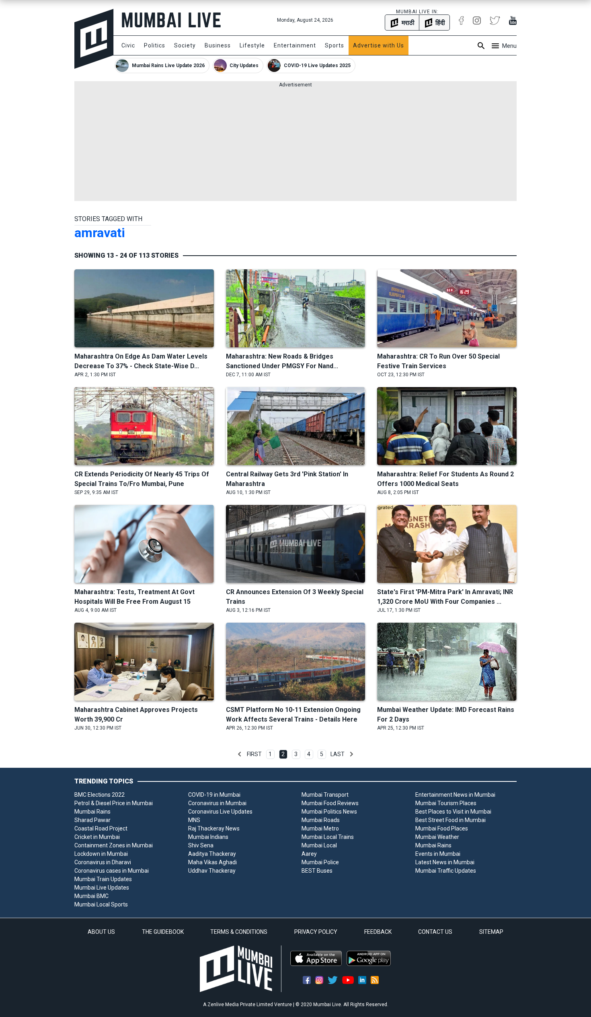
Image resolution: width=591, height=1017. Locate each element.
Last (337, 754)
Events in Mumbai (437, 854)
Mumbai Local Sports (101, 904)
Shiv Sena (200, 845)
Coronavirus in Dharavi (102, 862)
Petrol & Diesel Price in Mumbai (113, 803)
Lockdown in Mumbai (101, 854)
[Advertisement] (295, 144)
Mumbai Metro (320, 828)
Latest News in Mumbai (444, 862)
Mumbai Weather (437, 837)
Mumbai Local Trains (328, 837)
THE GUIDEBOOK (163, 932)
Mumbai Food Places (441, 828)
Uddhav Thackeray (212, 870)
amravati (99, 232)
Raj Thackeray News (214, 828)
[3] (351, 754)
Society (185, 45)
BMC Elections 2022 (99, 794)
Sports (334, 45)
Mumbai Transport (325, 794)
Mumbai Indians (208, 837)
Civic (128, 45)
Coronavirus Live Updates (220, 811)
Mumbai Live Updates (101, 887)
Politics (154, 45)
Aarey (309, 854)
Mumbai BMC (91, 896)
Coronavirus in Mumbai (217, 803)
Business (218, 45)
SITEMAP (491, 932)
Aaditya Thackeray (212, 854)
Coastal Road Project (100, 828)
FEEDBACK (378, 932)
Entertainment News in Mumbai (455, 794)
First (254, 754)
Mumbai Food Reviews (330, 803)
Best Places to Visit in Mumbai (453, 811)
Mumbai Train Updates (103, 879)
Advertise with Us (378, 45)
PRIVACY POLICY (315, 932)
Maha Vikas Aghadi (212, 862)
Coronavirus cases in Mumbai (111, 870)
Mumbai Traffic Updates (445, 870)
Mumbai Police (320, 862)
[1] (239, 754)
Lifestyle (252, 45)
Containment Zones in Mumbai (113, 845)
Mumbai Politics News (329, 811)
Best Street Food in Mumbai (450, 820)
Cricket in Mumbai (97, 837)
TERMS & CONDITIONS (238, 932)
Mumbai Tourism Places (445, 803)
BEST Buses (317, 870)
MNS (194, 820)
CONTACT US (435, 932)
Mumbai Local (319, 845)
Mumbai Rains (92, 811)
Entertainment (295, 45)
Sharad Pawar (92, 820)
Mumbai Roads (321, 820)
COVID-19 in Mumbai (214, 794)
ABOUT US (101, 932)
